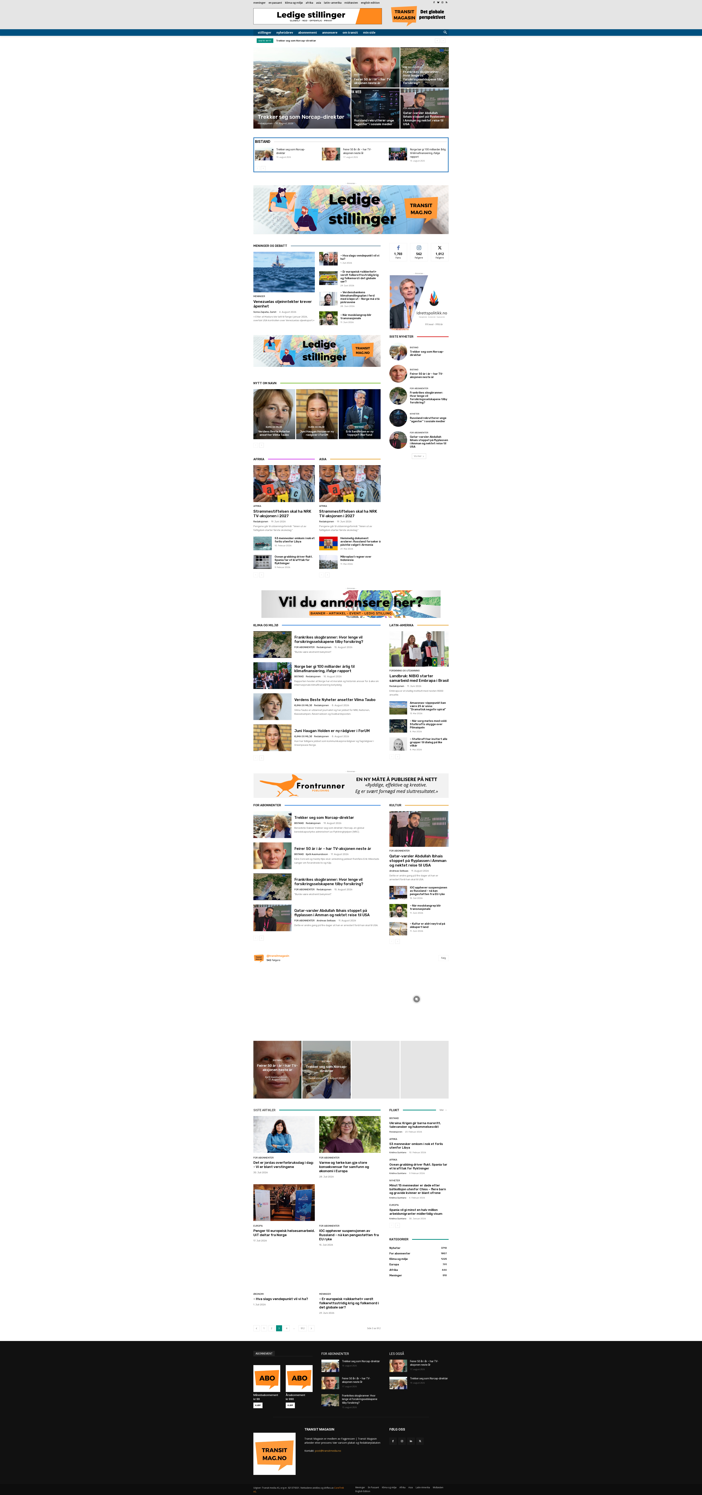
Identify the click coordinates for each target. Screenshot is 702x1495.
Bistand (262, 110)
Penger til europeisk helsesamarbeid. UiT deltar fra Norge (284, 1233)
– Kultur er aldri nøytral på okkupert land (427, 925)
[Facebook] (434, 3)
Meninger (259, 296)
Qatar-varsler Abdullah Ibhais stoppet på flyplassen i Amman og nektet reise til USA (429, 441)
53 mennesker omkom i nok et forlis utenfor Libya (295, 540)
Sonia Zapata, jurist (264, 312)
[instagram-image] (285, 998)
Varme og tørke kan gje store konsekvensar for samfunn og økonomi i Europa (344, 1166)
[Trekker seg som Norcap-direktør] (302, 88)
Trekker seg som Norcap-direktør (324, 817)
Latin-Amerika (401, 625)
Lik (398, 245)
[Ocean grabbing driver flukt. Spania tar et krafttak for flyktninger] (262, 562)
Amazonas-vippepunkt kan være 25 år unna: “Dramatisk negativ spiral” (428, 706)
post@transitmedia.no (328, 1450)
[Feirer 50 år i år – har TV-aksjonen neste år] (375, 67)
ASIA (323, 459)
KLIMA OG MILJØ (265, 625)
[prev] (437, 40)
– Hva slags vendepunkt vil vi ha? (280, 1299)
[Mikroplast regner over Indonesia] (328, 562)
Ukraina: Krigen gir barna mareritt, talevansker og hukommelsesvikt (415, 1125)
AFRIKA (258, 459)
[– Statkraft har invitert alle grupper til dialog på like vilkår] (398, 744)
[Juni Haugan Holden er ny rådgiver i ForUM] (317, 414)
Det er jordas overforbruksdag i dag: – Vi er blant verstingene (283, 1164)
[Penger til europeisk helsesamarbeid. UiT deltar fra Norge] (284, 1202)
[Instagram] (442, 3)
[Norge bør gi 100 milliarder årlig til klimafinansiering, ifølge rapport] (398, 154)
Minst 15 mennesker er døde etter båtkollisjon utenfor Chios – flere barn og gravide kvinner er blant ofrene (417, 1189)
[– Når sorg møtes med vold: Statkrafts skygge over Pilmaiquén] (398, 726)
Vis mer (418, 456)
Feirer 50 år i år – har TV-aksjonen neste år (426, 375)
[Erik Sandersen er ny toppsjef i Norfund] (360, 414)
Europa (258, 1226)
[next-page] (263, 168)
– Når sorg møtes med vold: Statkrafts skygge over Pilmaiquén (428, 724)
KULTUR (395, 805)
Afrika (257, 506)
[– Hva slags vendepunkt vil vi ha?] (328, 259)
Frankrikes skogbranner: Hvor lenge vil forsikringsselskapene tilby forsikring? (323, 40)
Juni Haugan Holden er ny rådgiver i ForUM (317, 433)
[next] (443, 40)
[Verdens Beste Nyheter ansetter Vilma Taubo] (274, 414)
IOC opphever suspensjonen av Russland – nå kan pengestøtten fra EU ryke (428, 891)
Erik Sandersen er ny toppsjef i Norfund (360, 433)
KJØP (258, 1405)
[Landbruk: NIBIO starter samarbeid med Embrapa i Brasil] (419, 649)
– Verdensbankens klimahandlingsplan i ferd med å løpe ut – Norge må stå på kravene (360, 297)
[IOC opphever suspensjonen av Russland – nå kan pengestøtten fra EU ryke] (398, 892)
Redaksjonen (260, 521)
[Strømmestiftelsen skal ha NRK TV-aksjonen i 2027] (284, 483)
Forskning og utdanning (404, 670)
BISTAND (262, 141)
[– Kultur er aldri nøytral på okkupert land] (398, 928)
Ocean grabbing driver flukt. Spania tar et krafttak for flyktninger (294, 560)
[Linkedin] (410, 1441)
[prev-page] (257, 168)
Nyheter (359, 116)
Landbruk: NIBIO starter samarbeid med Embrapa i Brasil (419, 678)
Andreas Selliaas (326, 920)
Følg (419, 245)
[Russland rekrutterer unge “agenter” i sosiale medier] (375, 108)
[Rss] (446, 3)
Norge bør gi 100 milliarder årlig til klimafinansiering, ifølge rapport (428, 153)
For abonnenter (412, 67)
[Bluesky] (438, 3)
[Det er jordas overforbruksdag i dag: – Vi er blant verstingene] (284, 1134)
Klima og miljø (274, 427)
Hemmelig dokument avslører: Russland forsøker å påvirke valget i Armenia (360, 541)
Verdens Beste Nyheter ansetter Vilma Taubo (274, 433)
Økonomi (258, 1294)
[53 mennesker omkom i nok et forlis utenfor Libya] (262, 543)
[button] (445, 32)
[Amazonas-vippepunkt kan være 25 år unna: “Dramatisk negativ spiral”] (398, 708)
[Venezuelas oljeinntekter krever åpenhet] (284, 272)
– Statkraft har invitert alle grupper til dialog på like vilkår (428, 742)
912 (303, 1328)
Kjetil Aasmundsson (317, 854)
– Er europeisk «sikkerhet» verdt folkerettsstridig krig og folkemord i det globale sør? (359, 276)
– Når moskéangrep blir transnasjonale (355, 316)
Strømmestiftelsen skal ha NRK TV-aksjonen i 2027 (282, 513)
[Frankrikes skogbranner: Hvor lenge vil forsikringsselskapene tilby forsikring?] (424, 67)
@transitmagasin (278, 956)
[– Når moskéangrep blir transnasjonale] (328, 318)
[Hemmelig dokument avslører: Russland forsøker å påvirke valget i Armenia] (328, 543)
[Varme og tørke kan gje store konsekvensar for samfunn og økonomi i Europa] (350, 1134)
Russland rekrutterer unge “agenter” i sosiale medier (428, 419)
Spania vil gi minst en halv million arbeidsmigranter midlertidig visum (416, 1211)
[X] (420, 1441)
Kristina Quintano (397, 1152)
